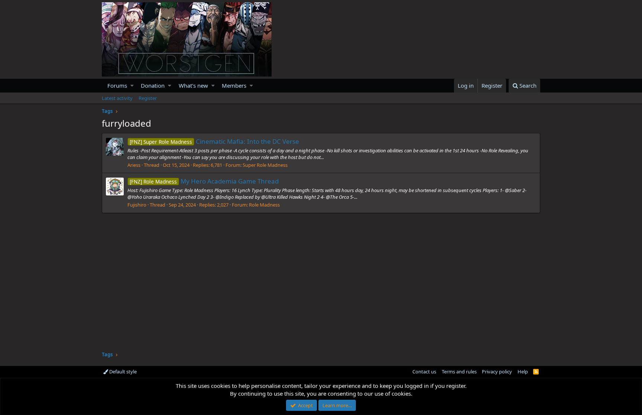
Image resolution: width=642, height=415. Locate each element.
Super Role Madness (265, 165)
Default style (122, 371)
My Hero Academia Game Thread (204, 181)
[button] (132, 86)
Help (523, 371)
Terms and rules (459, 371)
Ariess (133, 165)
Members (234, 85)
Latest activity (117, 98)
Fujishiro (136, 204)
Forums (117, 85)
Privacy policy (497, 371)
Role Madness (264, 204)
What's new (193, 85)
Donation (153, 85)
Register (148, 98)
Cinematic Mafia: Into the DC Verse (214, 141)
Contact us (424, 371)
